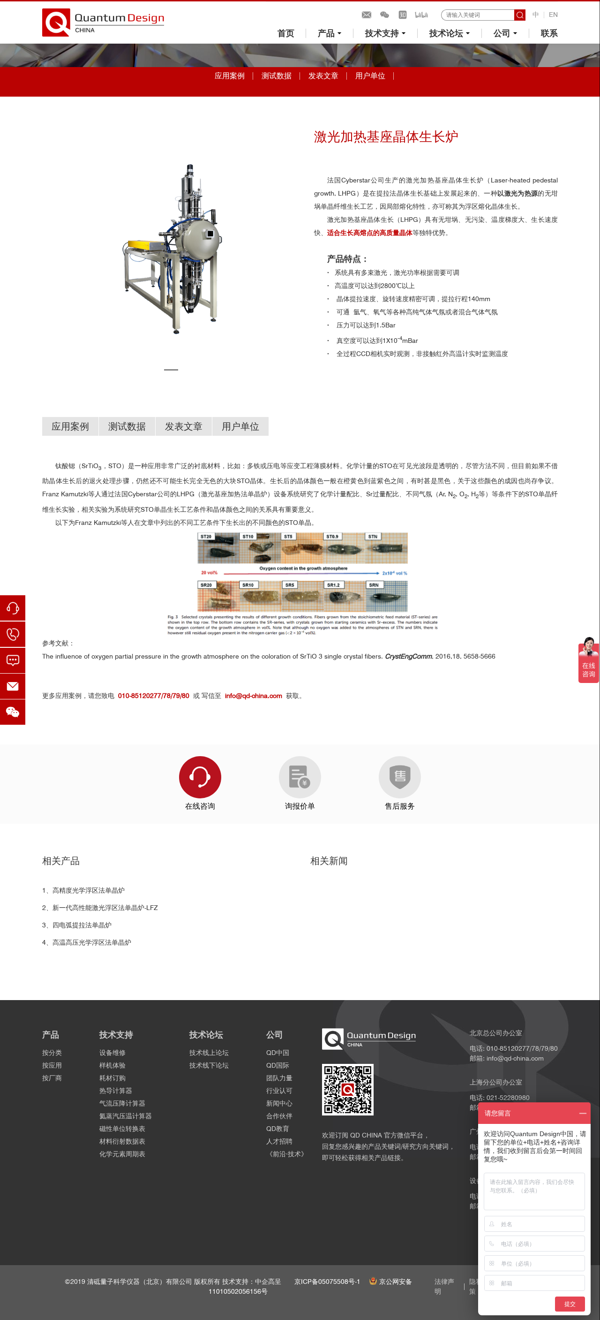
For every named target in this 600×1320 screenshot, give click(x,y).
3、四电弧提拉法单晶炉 (77, 925)
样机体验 (112, 1065)
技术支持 (382, 33)
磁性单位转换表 (122, 1128)
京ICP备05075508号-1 (327, 1281)
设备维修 (112, 1052)
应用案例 (230, 75)
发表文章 (323, 75)
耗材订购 (112, 1078)
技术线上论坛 (209, 1052)
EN (553, 14)
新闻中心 (279, 1103)
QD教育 (277, 1128)
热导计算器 (115, 1090)
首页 (286, 33)
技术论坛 (446, 33)
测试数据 (277, 75)
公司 (502, 33)
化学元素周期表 (122, 1154)
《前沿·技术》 (287, 1154)
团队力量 (279, 1078)
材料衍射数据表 (122, 1141)
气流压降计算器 (122, 1103)
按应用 (52, 1065)
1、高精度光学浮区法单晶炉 (83, 890)
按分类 (52, 1052)
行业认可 (279, 1090)
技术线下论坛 (209, 1065)
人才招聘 (279, 1141)
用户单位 (370, 75)
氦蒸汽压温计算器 (125, 1116)
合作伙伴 (279, 1116)
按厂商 (52, 1078)
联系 (549, 33)
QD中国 (277, 1052)
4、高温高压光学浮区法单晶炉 (86, 942)
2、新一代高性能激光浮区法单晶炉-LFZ (100, 907)
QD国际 (277, 1065)
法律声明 (444, 1286)
